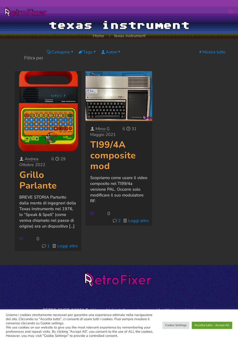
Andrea (32, 159)
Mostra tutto (213, 52)
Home (98, 36)
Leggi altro (67, 246)
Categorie (61, 52)
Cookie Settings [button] (176, 325)
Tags (88, 52)
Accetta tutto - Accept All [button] (212, 325)
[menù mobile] (231, 12)
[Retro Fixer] (26, 11)
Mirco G (103, 129)
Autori (111, 52)
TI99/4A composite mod (113, 155)
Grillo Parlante (38, 180)
